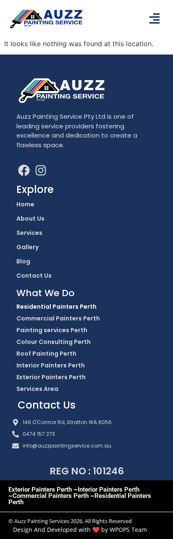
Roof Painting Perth (46, 353)
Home (25, 204)
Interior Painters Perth (50, 365)
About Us (30, 218)
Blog (23, 261)
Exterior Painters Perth (51, 377)
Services (29, 233)
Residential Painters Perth (56, 306)
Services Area (37, 389)
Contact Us (34, 275)
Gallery (27, 247)
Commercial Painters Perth (58, 318)
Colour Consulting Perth (53, 342)
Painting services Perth (51, 330)
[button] (154, 19)
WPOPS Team (128, 530)
